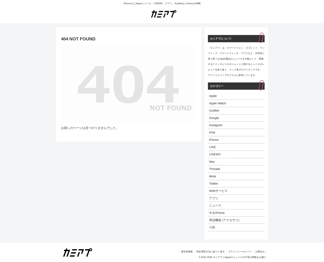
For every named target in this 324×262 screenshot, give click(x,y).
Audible (214, 110)
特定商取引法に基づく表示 (210, 251)
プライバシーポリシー (240, 251)
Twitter (213, 183)
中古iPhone (217, 213)
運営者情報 (187, 251)
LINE (212, 147)
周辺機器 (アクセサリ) (224, 220)
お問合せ (260, 251)
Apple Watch (217, 103)
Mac (212, 161)
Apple (213, 96)
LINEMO (215, 154)
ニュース (215, 205)
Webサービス (218, 191)
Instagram (216, 125)
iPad (212, 132)
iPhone (214, 140)
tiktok (212, 176)
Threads (214, 169)
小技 (212, 227)
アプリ (213, 198)
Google (214, 118)
